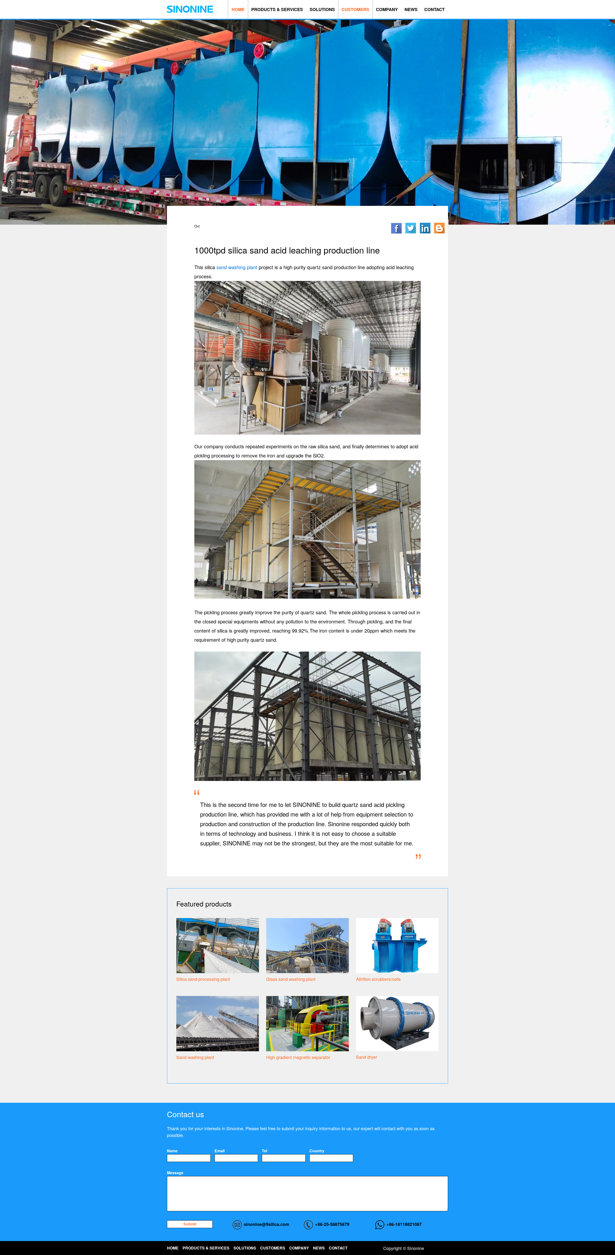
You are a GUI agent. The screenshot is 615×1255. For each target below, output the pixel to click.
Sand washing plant (195, 1057)
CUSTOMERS (355, 9)
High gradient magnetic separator (298, 1057)
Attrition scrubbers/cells (378, 979)
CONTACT (434, 9)
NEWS (411, 9)
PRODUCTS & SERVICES (277, 9)
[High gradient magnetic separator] (307, 1023)
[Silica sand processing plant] (217, 945)
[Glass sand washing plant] (307, 945)
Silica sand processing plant (203, 979)
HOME (238, 9)
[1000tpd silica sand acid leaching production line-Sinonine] (190, 9)
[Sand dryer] (397, 1023)
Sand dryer (366, 1057)
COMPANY (387, 9)
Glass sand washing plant (290, 979)
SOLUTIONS (322, 9)
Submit (189, 1224)
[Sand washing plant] (217, 1023)
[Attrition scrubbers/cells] (397, 945)
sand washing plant (236, 267)
